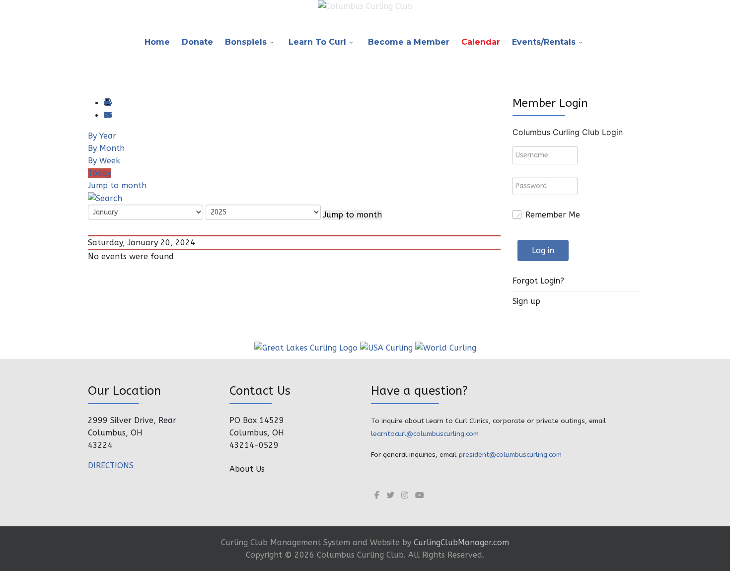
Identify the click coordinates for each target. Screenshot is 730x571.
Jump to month (117, 185)
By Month (106, 148)
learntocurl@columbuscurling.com (425, 433)
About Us (247, 469)
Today (99, 173)
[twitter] (390, 495)
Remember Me (552, 214)
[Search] (105, 198)
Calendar (480, 42)
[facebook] (376, 495)
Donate (197, 42)
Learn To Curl (317, 42)
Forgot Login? (538, 281)
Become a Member (408, 42)
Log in (543, 250)
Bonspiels (246, 42)
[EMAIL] (107, 115)
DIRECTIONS (111, 465)
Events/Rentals (544, 42)
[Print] (107, 103)
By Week (104, 160)
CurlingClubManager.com (461, 542)
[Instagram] (404, 495)
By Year (102, 136)
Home (157, 42)
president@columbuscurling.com (510, 454)
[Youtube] (419, 495)
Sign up (526, 301)
